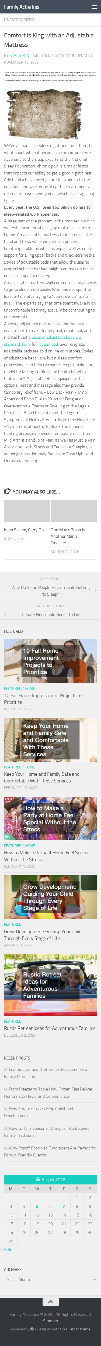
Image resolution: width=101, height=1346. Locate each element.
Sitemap (50, 1320)
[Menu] (94, 6)
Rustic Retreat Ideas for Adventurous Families (49, 1028)
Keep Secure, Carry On (24, 529)
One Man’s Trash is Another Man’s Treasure (68, 536)
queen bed (48, 344)
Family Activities (21, 7)
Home (30, 688)
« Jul (8, 1249)
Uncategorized (19, 20)
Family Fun (19, 55)
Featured (13, 688)
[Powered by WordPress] (32, 1329)
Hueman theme (78, 1329)
